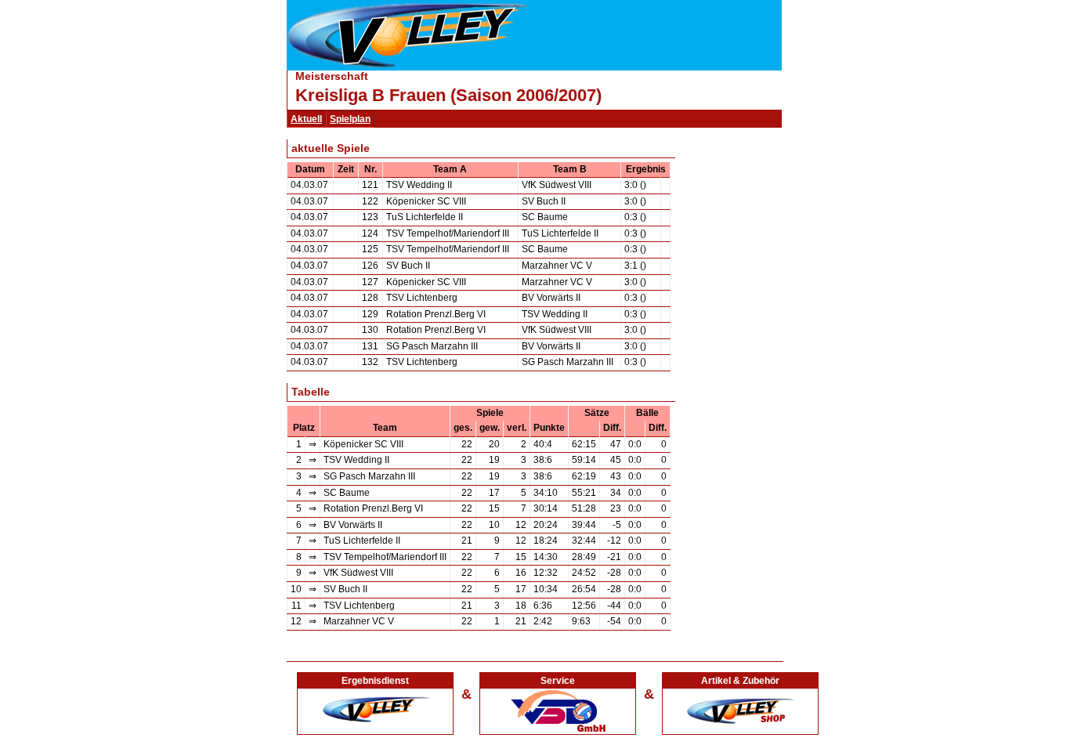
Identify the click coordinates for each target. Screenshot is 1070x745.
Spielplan (350, 119)
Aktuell (306, 119)
